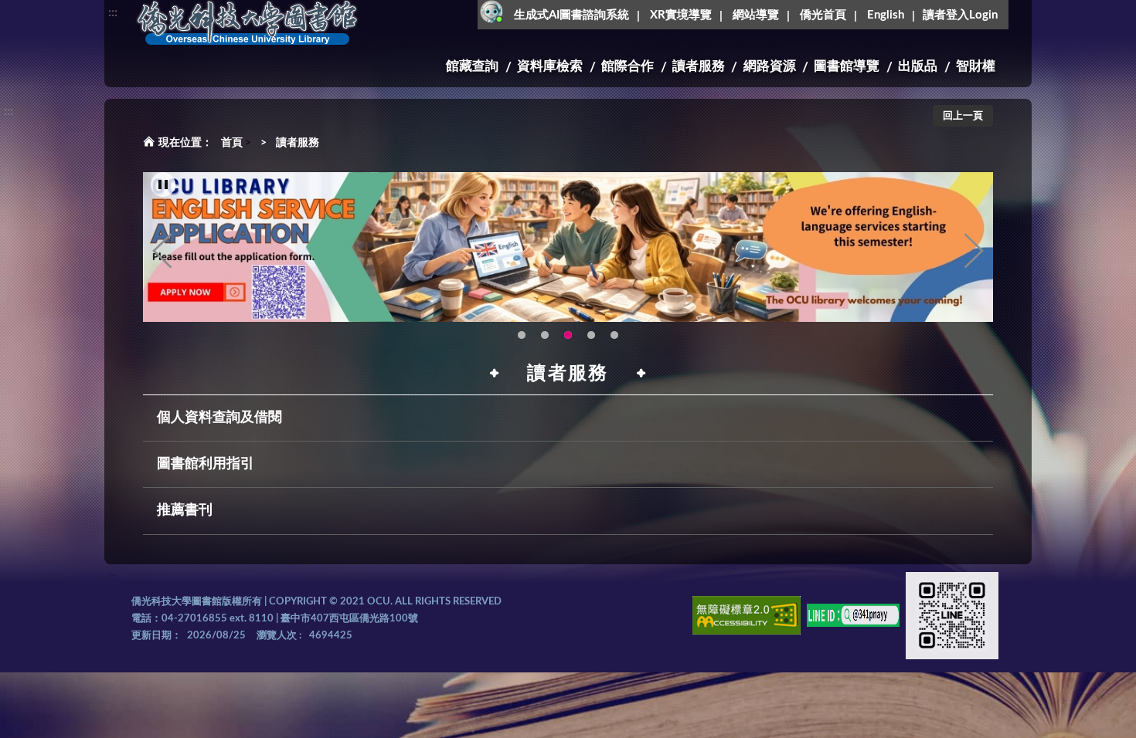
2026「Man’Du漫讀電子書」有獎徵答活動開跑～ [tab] (521, 335)
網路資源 (769, 66)
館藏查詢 (472, 66)
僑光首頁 (823, 15)
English (885, 15)
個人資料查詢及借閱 (219, 418)
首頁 (232, 142)
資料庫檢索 (550, 66)
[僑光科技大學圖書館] (247, 23)
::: (112, 12)
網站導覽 (756, 15)
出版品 (917, 66)
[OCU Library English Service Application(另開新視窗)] (568, 247)
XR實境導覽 (681, 15)
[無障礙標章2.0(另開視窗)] (746, 618)
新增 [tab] (614, 335)
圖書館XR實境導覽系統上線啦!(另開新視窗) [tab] (591, 335)
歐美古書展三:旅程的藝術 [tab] (545, 335)
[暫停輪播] (163, 184)
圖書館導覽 (846, 66)
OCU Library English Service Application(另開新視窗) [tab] (568, 335)
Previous (162, 251)
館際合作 (627, 66)
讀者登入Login (960, 15)
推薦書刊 (185, 510)
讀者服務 (698, 66)
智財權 (975, 66)
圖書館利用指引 (205, 464)
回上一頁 (963, 116)
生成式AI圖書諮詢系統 (571, 15)
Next (973, 251)
